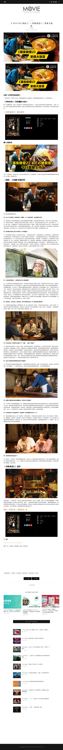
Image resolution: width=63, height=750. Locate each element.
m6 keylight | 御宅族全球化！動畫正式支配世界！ (33, 638)
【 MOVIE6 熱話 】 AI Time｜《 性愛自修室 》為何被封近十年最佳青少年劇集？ (31, 611)
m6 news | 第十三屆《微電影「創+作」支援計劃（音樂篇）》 (35, 629)
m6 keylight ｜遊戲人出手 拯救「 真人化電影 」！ (33, 664)
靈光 (37, 573)
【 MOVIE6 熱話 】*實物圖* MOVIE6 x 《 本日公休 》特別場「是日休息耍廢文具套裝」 (50, 611)
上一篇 (27, 578)
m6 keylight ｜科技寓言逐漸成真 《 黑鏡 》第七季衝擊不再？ (36, 672)
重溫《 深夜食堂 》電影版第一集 (15, 510)
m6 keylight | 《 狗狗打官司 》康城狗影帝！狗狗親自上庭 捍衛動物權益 (35, 690)
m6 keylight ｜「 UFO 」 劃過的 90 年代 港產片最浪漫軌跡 (35, 698)
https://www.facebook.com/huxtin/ (13, 542)
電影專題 (31, 20)
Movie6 (32, 585)
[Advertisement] (31, 559)
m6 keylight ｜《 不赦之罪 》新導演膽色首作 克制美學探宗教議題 (36, 656)
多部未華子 (7, 573)
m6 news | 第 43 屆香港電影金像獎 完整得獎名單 (33, 681)
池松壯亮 (25, 573)
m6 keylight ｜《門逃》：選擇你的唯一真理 (32, 707)
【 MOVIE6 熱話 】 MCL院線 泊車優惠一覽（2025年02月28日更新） (12, 610)
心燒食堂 (19, 573)
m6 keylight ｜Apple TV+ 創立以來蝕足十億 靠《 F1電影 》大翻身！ (36, 647)
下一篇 (35, 578)
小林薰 (13, 573)
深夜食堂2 (31, 573)
